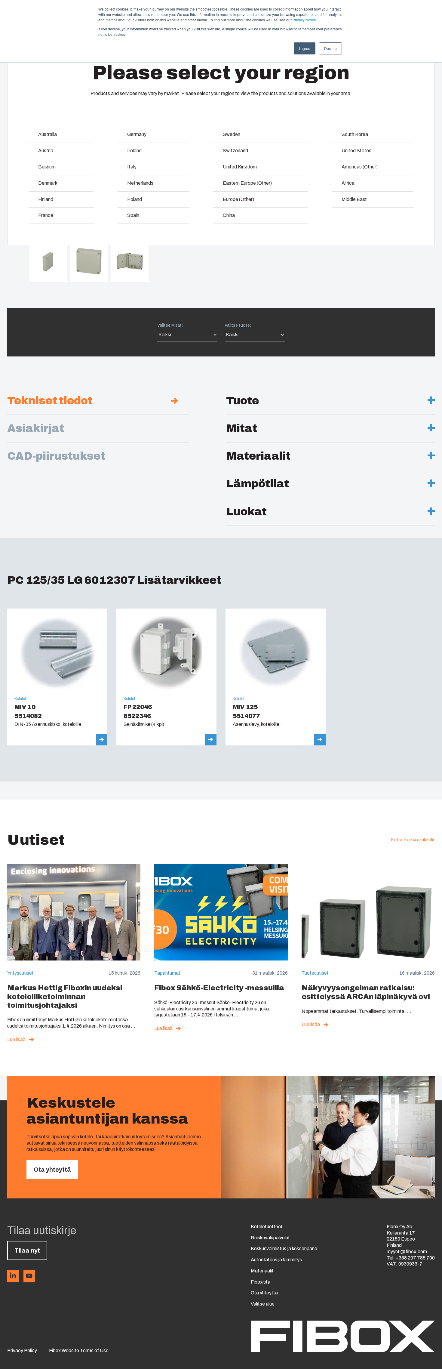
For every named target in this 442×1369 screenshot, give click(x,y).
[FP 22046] (166, 677)
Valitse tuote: (238, 325)
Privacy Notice (304, 19)
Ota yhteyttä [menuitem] (264, 1292)
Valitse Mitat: (170, 325)
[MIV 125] (276, 677)
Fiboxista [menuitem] (260, 1281)
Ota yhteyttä (52, 1169)
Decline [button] (330, 48)
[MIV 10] (57, 677)
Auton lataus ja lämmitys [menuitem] (276, 1259)
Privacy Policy (22, 1350)
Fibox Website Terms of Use (79, 1350)
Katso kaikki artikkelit (413, 839)
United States (356, 150)
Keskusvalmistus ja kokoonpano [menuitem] (284, 1248)
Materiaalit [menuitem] (262, 1270)
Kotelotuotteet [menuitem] (267, 1226)
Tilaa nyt (27, 1250)
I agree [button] (304, 48)
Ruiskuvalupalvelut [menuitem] (270, 1237)
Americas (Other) (360, 166)
